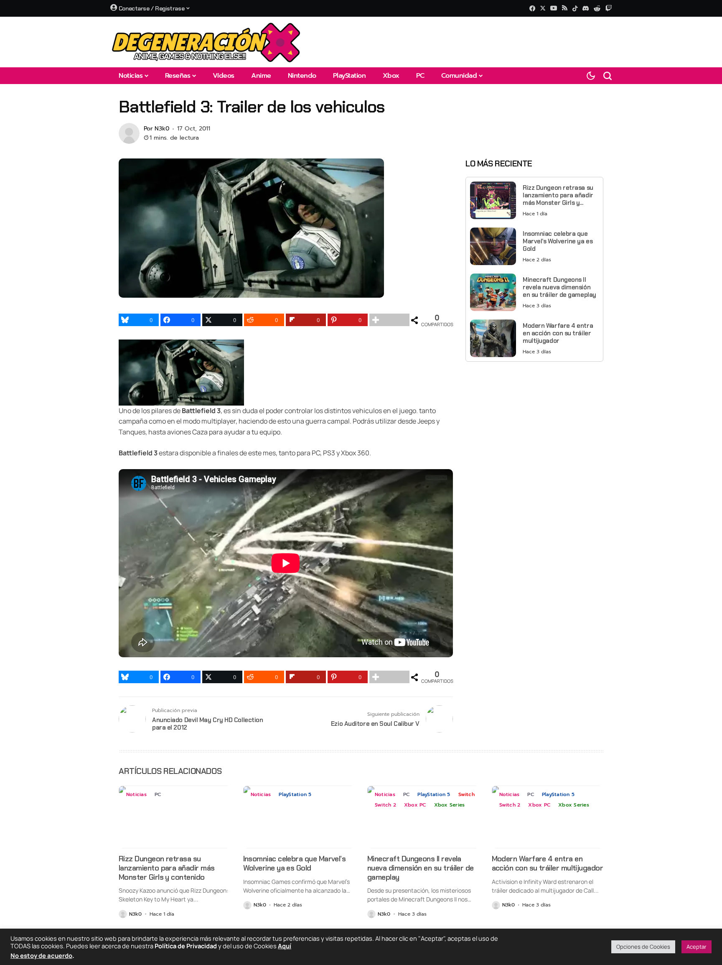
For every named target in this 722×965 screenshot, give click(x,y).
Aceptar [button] (696, 946)
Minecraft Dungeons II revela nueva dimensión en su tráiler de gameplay (559, 287)
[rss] (564, 8)
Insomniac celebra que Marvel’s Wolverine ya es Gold (557, 241)
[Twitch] (608, 8)
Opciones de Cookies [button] (643, 946)
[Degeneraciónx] (206, 42)
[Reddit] (597, 8)
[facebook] (532, 8)
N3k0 (162, 129)
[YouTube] (553, 8)
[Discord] (585, 8)
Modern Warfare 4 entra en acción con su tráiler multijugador (558, 333)
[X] (542, 8)
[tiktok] (574, 8)
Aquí (284, 946)
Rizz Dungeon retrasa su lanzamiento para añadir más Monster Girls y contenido (558, 195)
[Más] (389, 320)
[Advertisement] (534, 426)
